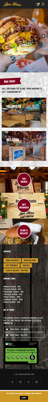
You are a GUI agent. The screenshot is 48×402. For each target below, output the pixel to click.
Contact (26, 265)
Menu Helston (30, 260)
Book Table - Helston (18, 335)
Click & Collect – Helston (17, 270)
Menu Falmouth (12, 260)
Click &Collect (24, 232)
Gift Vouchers (12, 265)
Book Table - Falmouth (19, 329)
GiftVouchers (24, 206)
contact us (8, 323)
